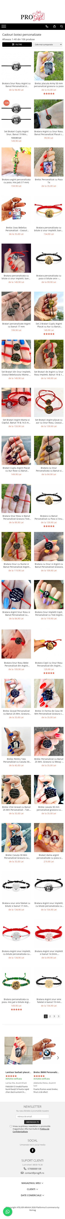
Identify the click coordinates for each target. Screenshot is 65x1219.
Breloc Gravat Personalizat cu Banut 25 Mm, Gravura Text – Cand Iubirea (16, 712)
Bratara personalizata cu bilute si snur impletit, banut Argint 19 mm (16, 277)
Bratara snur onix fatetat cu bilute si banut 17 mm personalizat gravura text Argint (16, 904)
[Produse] (4, 27)
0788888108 (34, 1168)
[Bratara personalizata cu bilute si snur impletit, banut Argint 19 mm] (16, 258)
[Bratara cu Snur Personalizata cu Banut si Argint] (48, 450)
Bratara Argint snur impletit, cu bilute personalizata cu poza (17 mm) (48, 904)
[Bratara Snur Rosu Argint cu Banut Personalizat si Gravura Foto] (16, 65)
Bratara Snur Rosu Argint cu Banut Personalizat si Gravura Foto (16, 85)
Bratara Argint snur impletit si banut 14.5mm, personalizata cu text (49, 952)
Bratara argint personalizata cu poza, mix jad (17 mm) (16, 181)
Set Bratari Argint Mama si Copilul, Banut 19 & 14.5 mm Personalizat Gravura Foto (16, 421)
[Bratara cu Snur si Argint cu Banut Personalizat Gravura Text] (48, 546)
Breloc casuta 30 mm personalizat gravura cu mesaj (49, 808)
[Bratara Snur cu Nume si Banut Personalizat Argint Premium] (16, 546)
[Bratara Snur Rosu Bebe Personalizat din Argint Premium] (16, 644)
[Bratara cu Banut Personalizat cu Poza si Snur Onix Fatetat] (48, 498)
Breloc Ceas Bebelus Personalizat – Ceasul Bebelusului (16, 229)
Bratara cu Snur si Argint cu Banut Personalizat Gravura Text (49, 565)
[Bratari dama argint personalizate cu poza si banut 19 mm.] (48, 837)
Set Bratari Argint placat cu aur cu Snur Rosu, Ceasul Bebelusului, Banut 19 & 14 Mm (49, 421)
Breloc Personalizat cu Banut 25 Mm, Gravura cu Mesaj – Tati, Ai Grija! (48, 760)
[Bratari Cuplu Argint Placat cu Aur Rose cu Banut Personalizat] (16, 450)
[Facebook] (32, 1150)
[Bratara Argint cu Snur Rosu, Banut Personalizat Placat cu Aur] (48, 114)
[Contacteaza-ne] (47, 26)
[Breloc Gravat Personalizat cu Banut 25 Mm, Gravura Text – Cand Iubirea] (16, 693)
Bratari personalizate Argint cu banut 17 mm (16, 325)
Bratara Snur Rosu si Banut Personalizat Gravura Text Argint (16, 517)
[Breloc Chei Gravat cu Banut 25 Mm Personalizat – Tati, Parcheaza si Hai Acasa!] (16, 789)
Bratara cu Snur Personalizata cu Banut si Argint (49, 469)
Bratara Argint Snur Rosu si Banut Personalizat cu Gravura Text (16, 613)
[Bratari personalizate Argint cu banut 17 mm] (16, 306)
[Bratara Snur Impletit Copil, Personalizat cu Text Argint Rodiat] (48, 594)
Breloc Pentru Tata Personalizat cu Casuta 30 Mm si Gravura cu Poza (16, 760)
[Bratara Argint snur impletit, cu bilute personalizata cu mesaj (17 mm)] (16, 933)
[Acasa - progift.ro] (32, 16)
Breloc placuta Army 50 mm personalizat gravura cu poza (48, 85)
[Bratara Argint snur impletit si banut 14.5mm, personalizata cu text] (48, 933)
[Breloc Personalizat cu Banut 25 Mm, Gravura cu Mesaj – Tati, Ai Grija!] (48, 741)
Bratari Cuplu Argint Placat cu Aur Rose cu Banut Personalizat (16, 469)
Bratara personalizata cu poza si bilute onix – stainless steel (48, 277)
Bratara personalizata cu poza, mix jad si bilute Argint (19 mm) (16, 1000)
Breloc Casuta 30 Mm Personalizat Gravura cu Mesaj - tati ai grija (16, 856)
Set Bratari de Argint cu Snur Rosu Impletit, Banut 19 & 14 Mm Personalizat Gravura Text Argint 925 (48, 373)
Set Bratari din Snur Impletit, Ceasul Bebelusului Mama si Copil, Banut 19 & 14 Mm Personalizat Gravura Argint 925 (16, 373)
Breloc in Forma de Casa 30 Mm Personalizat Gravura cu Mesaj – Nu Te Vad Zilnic (48, 712)
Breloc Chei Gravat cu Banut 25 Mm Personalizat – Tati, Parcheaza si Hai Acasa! (16, 808)
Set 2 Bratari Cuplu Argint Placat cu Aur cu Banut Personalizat (49, 325)
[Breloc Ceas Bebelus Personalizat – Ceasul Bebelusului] (16, 210)
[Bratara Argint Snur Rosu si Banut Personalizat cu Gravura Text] (16, 594)
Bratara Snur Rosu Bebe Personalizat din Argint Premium (16, 664)
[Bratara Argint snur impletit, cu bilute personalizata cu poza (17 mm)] (48, 885)
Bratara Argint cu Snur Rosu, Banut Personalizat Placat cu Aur (48, 133)
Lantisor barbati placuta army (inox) (24, 1072)
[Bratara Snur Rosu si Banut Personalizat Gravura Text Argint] (16, 498)
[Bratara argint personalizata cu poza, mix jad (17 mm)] (16, 162)
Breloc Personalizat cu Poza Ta (49, 181)
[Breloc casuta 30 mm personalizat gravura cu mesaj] (48, 789)
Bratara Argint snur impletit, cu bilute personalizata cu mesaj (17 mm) (16, 952)
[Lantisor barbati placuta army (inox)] (18, 1050)
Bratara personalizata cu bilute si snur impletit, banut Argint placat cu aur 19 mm (48, 229)
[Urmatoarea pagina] (58, 1016)
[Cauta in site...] (61, 26)
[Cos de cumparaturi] (54, 26)
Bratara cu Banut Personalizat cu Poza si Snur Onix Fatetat (49, 517)
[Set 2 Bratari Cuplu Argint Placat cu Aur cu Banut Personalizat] (48, 306)
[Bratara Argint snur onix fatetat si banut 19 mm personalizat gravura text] (48, 981)
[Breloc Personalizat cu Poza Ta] (48, 162)
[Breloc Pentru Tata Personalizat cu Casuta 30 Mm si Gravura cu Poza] (16, 741)
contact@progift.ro (34, 1172)
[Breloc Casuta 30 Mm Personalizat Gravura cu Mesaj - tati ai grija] (16, 837)
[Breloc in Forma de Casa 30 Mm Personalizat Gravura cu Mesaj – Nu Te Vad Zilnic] (48, 693)
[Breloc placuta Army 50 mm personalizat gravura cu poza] (48, 65)
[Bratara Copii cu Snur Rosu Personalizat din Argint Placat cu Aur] (48, 644)
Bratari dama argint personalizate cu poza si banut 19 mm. (49, 856)
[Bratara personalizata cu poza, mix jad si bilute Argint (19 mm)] (16, 981)
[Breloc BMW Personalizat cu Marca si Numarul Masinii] (46, 1050)
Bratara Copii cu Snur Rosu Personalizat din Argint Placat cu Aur (48, 664)
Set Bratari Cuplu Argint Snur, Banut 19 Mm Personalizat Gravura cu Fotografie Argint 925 (16, 133)
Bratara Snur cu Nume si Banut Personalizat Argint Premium (16, 565)
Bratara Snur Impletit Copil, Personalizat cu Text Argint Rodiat (49, 613)
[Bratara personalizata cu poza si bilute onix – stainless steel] (48, 258)
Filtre (18, 44)
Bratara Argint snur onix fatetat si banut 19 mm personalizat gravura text (49, 1000)
